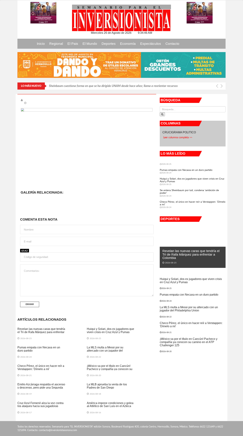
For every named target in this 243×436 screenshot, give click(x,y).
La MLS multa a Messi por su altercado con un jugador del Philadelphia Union (105, 350)
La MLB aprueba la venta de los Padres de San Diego (107, 386)
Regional (56, 44)
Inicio (41, 44)
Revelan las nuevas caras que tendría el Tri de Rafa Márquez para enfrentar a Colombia (41, 332)
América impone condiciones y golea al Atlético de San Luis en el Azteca (110, 405)
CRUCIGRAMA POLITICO (179, 132)
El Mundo (90, 44)
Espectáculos (150, 44)
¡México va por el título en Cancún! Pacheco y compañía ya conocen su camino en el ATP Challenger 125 (109, 369)
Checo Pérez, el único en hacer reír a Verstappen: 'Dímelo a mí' (40, 367)
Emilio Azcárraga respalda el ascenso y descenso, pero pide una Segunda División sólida (41, 387)
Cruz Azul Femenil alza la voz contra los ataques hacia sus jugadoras (40, 405)
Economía (128, 44)
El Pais (72, 44)
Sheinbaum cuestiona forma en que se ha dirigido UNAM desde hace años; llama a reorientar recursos (113, 85)
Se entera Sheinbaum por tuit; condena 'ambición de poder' (189, 191)
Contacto (172, 44)
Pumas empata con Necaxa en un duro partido (186, 169)
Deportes (109, 44)
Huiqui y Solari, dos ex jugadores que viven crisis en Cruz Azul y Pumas (110, 330)
